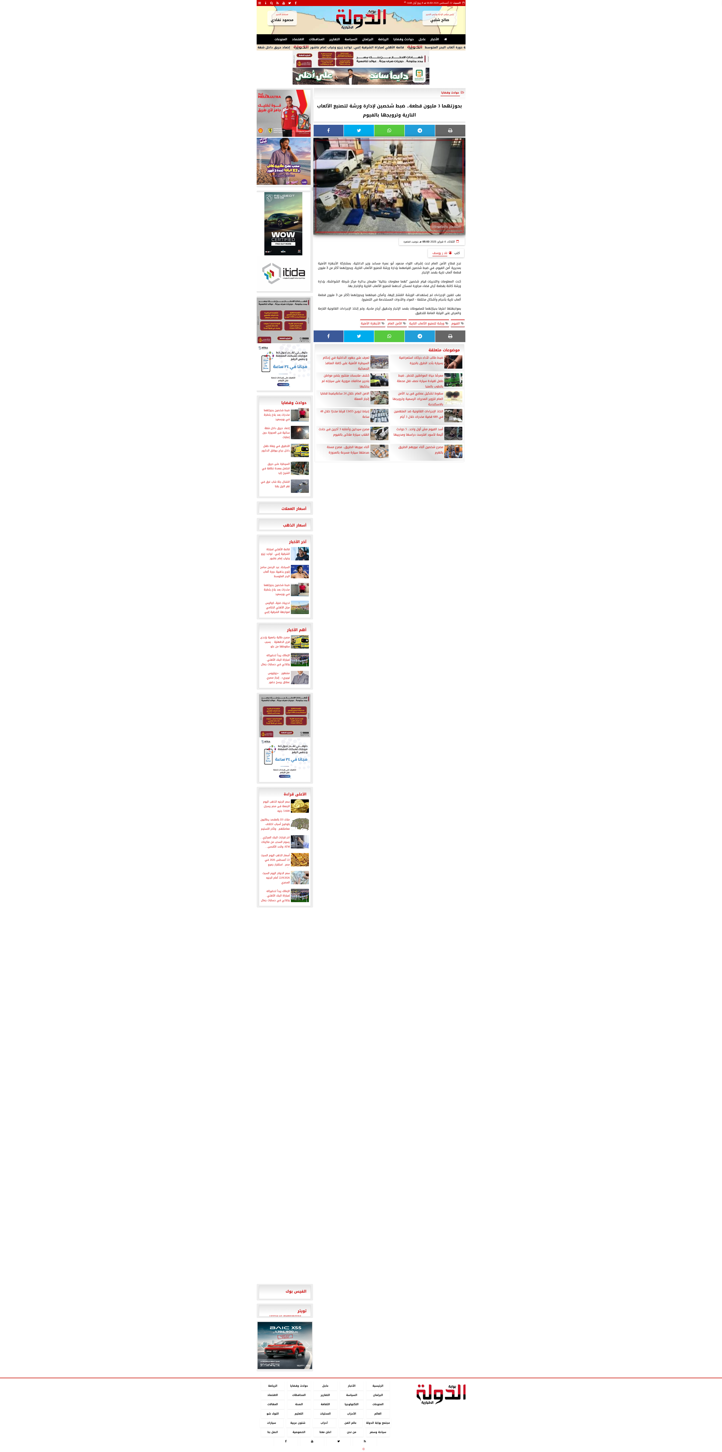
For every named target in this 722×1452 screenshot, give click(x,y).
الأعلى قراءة (295, 794)
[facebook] (296, 3)
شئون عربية (297, 1422)
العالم (377, 1413)
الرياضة (383, 39)
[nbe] (361, 76)
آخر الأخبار (297, 541)
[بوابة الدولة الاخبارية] (285, 1345)
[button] (262, 1345)
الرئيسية (377, 1385)
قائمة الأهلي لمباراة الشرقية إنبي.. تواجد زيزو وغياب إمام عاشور (448, 47)
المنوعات (281, 39)
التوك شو (272, 1413)
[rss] (278, 3)
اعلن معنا (325, 1432)
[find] (272, 3)
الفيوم (456, 323)
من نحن (351, 1432)
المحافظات (317, 39)
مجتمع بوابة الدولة (378, 1422)
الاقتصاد (298, 39)
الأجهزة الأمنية (371, 323)
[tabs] (260, 3)
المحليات (325, 1413)
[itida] (283, 273)
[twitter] (290, 3)
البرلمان (367, 39)
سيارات (271, 1422)
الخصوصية (299, 1432)
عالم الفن (350, 1422)
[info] (266, 3)
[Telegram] (420, 130)
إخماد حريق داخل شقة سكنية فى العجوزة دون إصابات (342, 47)
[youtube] (284, 3)
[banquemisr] (361, 59)
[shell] (283, 113)
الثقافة (325, 1404)
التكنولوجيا (352, 1404)
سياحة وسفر (378, 1432)
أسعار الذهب (294, 525)
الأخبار (434, 39)
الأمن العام (395, 323)
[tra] (283, 367)
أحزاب (324, 1422)
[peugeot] (283, 223)
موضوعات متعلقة (444, 350)
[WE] (283, 161)
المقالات (272, 1404)
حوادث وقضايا (403, 39)
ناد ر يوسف (439, 253)
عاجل (422, 39)
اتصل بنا (272, 1432)
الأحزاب (351, 1413)
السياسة (351, 39)
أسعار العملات (293, 508)
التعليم (299, 1413)
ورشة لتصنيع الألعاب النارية (427, 323)
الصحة (299, 1404)
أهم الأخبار (296, 629)
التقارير (334, 39)
